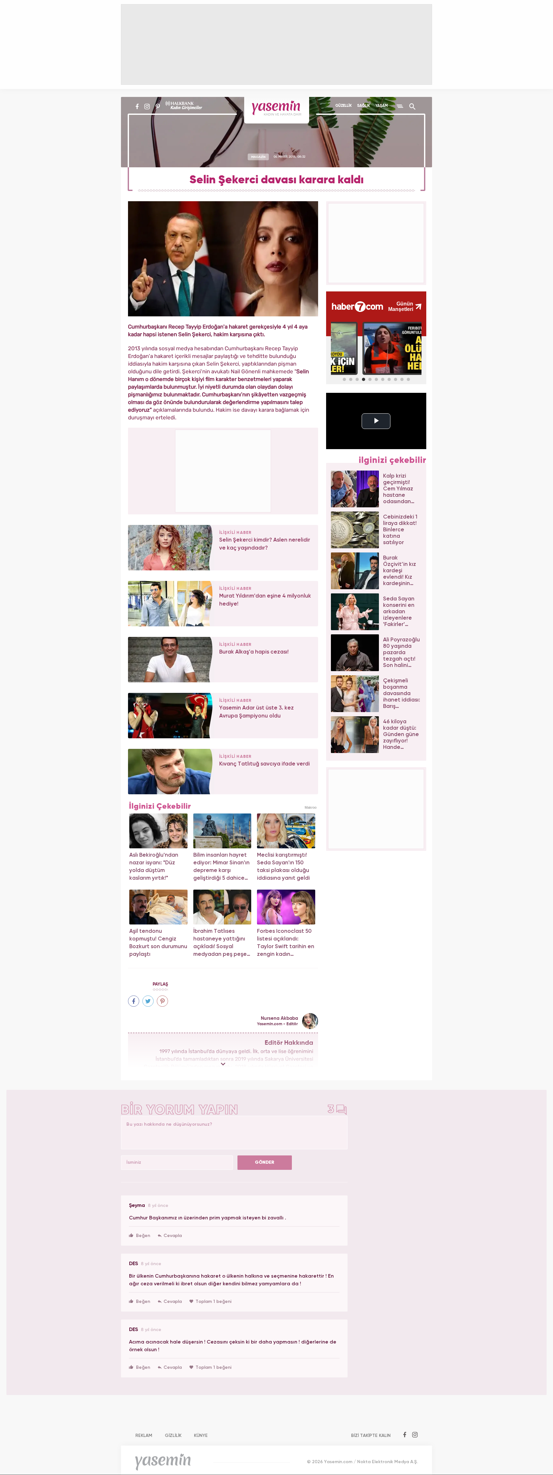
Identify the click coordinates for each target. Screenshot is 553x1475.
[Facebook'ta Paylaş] (133, 1001)
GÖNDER (264, 1162)
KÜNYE (201, 1435)
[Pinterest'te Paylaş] (162, 1001)
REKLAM (143, 1435)
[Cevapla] (170, 1236)
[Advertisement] (223, 470)
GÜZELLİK (343, 106)
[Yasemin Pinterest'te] (157, 106)
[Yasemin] (276, 110)
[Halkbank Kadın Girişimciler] (183, 106)
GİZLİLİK (173, 1435)
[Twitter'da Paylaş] (148, 1001)
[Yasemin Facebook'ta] (137, 106)
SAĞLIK (363, 106)
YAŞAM (381, 106)
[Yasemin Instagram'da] (147, 106)
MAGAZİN (258, 156)
